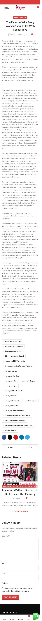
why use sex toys (10, 430)
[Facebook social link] (14, 2)
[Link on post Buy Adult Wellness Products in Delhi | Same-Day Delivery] (20, 474)
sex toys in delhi (10, 381)
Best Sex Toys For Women (14, 346)
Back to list (20, 447)
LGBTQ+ (21, 486)
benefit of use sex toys (13, 341)
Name (4, 563)
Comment (6, 536)
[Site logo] (20, 8)
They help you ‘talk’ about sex (15, 420)
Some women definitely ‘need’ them (17, 416)
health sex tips (12, 486)
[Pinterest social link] (20, 2)
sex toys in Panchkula (12, 401)
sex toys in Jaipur (11, 386)
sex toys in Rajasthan (12, 406)
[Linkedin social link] (23, 2)
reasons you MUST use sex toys (15, 361)
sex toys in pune (31, 401)
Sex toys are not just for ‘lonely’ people (18, 366)
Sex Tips (27, 486)
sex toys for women (11, 371)
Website (5, 583)
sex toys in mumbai (11, 396)
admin (13, 35)
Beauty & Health (20, 17)
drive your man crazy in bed (14, 356)
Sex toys (34, 486)
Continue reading (20, 511)
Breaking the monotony (13, 351)
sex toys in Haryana (28, 381)
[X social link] (17, 2)
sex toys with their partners (14, 411)
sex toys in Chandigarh (12, 376)
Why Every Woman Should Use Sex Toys (18, 425)
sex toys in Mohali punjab (13, 391)
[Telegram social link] (25, 2)
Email (4, 573)
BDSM (5, 486)
